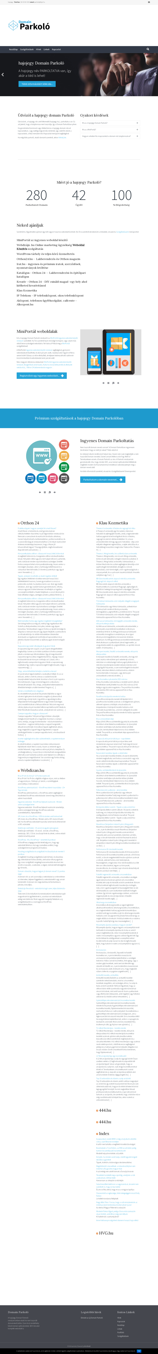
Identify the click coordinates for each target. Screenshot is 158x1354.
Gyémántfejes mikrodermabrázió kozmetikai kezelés (115, 1000)
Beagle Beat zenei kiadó (33, 365)
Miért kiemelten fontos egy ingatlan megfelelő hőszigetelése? (40, 621)
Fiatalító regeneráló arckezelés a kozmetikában (114, 874)
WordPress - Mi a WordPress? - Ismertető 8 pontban (37, 840)
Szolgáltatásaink (122, 232)
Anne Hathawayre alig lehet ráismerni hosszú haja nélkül (117, 1220)
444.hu (105, 1110)
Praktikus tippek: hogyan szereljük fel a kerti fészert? (37, 528)
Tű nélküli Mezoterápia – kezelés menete (111, 1028)
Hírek (38, 49)
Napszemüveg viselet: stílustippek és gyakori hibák (36, 646)
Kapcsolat (56, 49)
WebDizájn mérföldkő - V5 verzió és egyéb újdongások (38, 828)
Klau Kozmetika (27, 290)
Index (104, 1133)
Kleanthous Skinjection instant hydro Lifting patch (114, 824)
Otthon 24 (30, 522)
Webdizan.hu (32, 770)
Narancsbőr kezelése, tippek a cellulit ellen (112, 753)
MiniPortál (66, 343)
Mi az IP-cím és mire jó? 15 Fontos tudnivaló (34, 776)
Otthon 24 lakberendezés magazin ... (39, 367)
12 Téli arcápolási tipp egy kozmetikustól (111, 1056)
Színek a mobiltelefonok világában (31, 691)
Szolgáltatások (27, 49)
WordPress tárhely (28, 254)
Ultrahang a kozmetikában (106, 902)
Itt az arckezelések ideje (105, 719)
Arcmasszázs (101, 950)
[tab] (110, 123)
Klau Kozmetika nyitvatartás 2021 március (111, 679)
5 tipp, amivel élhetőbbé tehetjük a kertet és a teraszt (37, 671)
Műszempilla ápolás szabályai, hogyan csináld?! (114, 925)
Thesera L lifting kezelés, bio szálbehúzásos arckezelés (116, 553)
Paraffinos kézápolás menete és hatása (110, 696)
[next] (155, 75)
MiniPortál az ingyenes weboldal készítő (42, 240)
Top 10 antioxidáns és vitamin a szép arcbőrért (113, 1078)
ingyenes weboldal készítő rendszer (39, 350)
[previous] (3, 75)
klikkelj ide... (63, 137)
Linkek (46, 49)
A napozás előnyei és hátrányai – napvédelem (113, 738)
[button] (42, 84)
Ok (139, 1351)
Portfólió (120, 1332)
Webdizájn (23, 245)
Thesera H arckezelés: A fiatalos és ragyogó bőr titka (115, 528)
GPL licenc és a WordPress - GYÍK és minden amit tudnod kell (40, 816)
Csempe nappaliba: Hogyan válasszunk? (33, 713)
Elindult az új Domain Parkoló (92, 1318)
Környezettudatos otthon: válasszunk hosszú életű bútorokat (41, 553)
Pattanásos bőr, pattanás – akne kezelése (111, 790)
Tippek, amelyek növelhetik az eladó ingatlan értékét (37, 576)
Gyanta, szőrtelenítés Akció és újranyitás (111, 770)
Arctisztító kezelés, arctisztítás (107, 975)
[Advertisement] (118, 24)
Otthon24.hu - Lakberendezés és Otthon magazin (48, 259)
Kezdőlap (13, 49)
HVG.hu (106, 1233)
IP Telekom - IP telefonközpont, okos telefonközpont (50, 295)
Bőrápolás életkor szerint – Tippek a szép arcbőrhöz (115, 807)
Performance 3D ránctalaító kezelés (109, 849)
